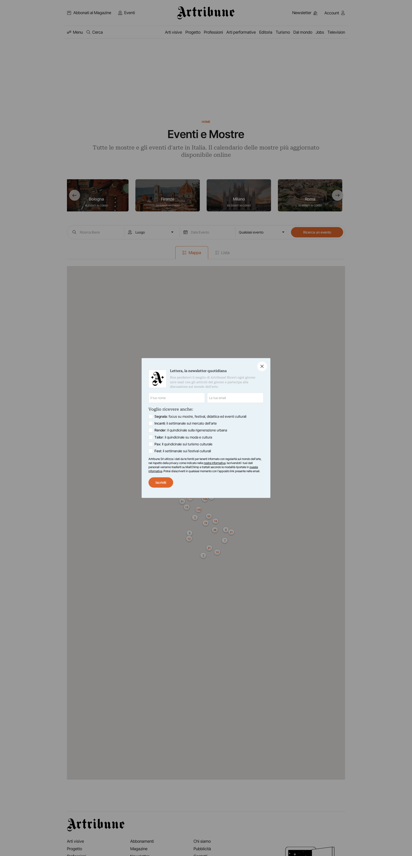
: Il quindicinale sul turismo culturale (183, 444)
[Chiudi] (262, 366)
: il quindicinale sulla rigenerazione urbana (190, 430)
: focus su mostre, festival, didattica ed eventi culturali (200, 416)
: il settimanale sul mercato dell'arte (185, 423)
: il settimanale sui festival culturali (182, 451)
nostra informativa (215, 463)
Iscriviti (161, 482)
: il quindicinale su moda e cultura (183, 437)
